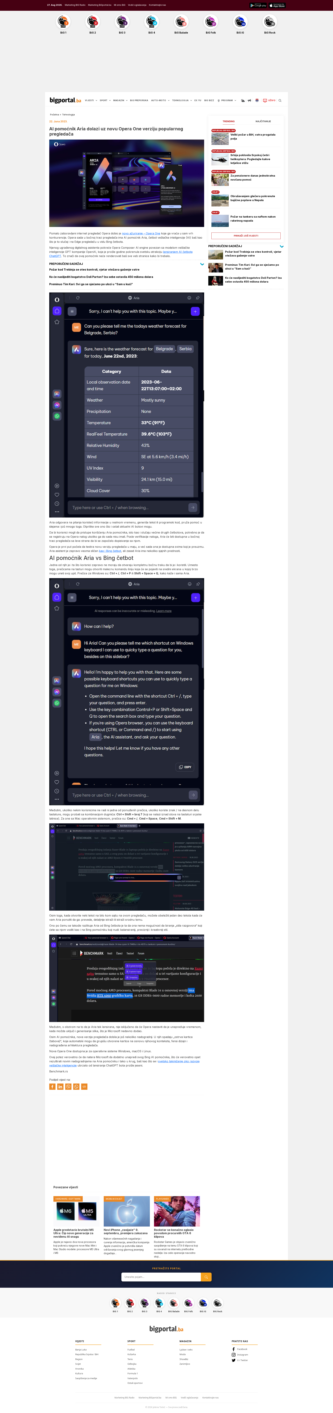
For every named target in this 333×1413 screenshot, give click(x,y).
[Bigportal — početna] (65, 100)
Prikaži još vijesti (246, 235)
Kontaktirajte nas (157, 5)
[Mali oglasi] (249, 100)
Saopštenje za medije (86, 1378)
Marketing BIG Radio (75, 5)
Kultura (79, 1373)
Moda (183, 1354)
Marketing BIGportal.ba (150, 1397)
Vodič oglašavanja (137, 5)
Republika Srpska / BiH (87, 1354)
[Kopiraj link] (84, 1087)
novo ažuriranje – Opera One (141, 233)
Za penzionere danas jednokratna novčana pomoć (252, 177)
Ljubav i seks (186, 1349)
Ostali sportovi (135, 1383)
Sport (131, 1341)
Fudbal (131, 1349)
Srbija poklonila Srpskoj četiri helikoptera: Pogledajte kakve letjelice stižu (250, 159)
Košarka (131, 1354)
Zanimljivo (185, 1363)
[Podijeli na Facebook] (52, 1087)
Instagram (242, 1354)
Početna (54, 114)
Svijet (78, 1363)
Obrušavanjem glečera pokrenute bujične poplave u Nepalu (252, 198)
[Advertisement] (166, 65)
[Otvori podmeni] (96, 100)
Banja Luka (81, 1349)
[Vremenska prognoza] (243, 100)
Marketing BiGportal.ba (99, 5)
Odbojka (131, 1363)
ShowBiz (184, 1359)
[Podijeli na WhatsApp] (76, 1087)
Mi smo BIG (171, 1397)
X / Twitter (242, 1360)
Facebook (242, 1349)
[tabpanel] (246, 182)
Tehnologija (68, 114)
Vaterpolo (132, 1378)
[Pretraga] (280, 100)
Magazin (186, 1341)
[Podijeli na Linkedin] (60, 1087)
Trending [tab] (229, 121)
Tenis (130, 1359)
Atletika (131, 1368)
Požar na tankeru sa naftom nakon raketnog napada (253, 218)
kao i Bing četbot (110, 551)
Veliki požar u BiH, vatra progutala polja (252, 136)
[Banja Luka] (257, 100)
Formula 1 (132, 1373)
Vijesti (79, 1341)
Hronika (79, 1368)
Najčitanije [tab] (263, 121)
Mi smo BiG (119, 5)
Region (79, 1359)
